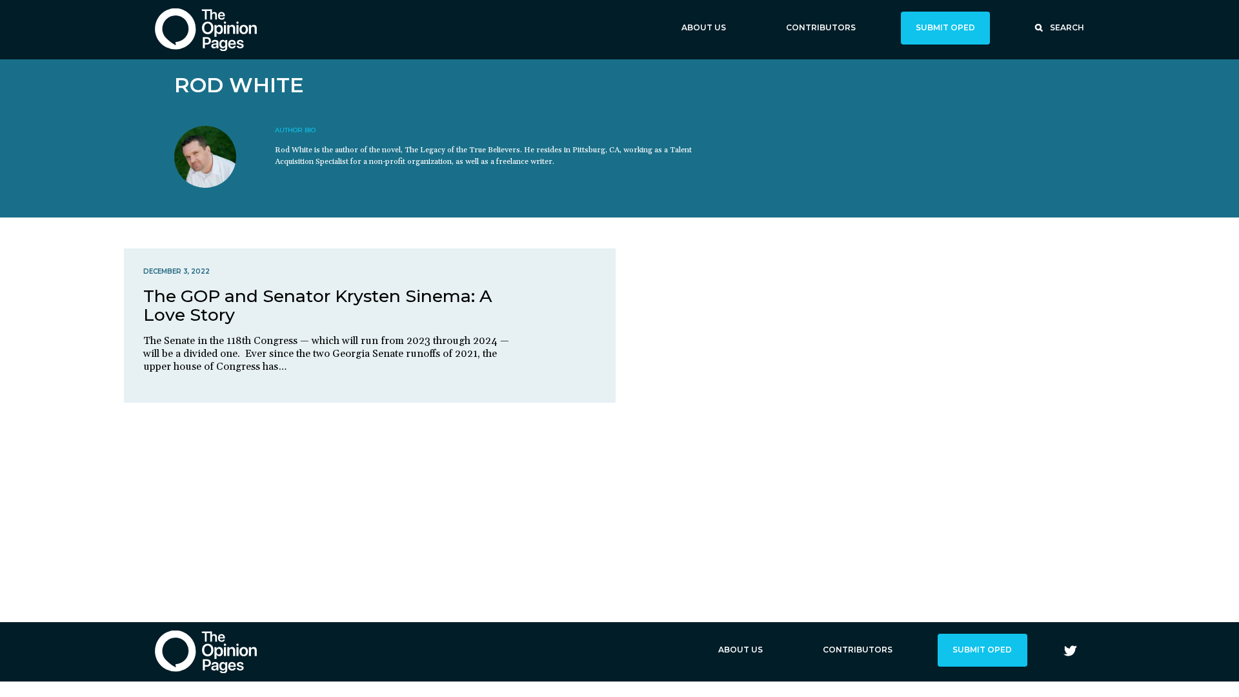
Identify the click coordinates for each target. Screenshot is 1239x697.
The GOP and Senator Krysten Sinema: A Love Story (317, 305)
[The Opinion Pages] (206, 29)
